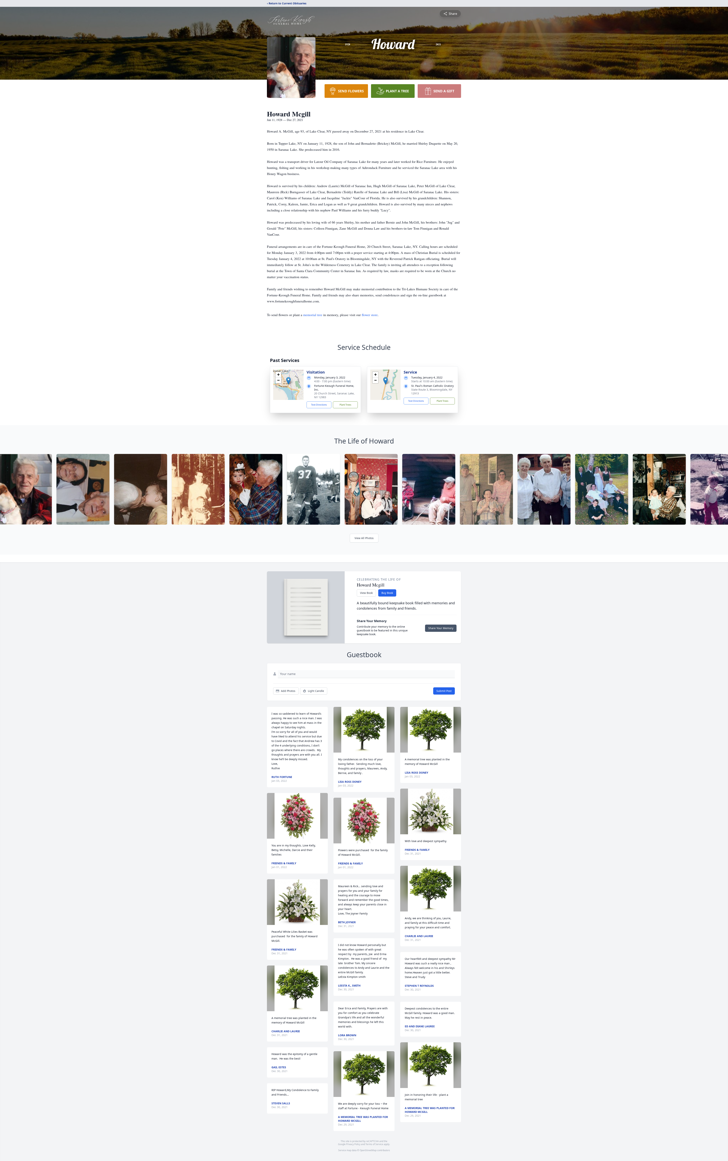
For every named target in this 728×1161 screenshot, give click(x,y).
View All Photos (364, 538)
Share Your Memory (440, 628)
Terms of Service (374, 1144)
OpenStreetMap (368, 1150)
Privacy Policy (353, 1144)
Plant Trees (345, 404)
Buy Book (387, 593)
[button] (288, 381)
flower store (370, 314)
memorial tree (312, 314)
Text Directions (319, 404)
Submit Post (444, 691)
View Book (366, 593)
